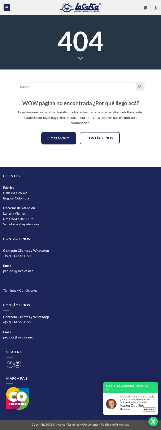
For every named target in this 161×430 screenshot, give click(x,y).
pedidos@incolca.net (18, 271)
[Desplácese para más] (80, 58)
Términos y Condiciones (20, 290)
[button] (7, 7)
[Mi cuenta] (156, 7)
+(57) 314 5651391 (17, 256)
